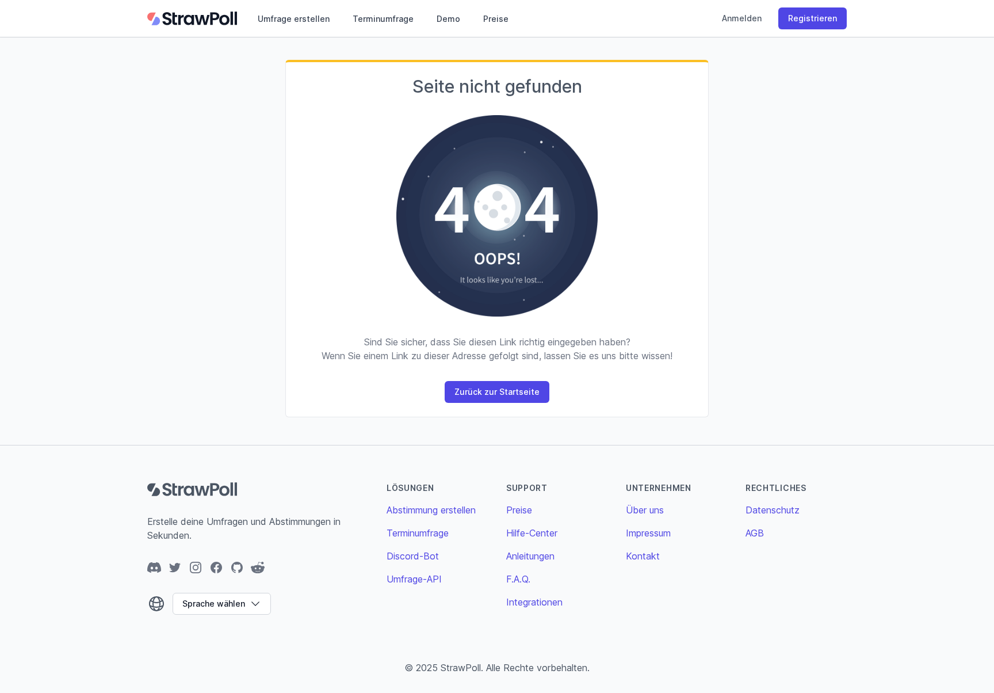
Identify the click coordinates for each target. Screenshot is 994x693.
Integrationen (534, 602)
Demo (448, 19)
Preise (496, 19)
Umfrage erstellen (294, 19)
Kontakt (643, 556)
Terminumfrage (383, 19)
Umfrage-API (414, 579)
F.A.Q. (518, 579)
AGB (755, 533)
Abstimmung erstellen (431, 510)
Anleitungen (530, 556)
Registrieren (812, 18)
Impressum (648, 533)
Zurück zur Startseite (497, 392)
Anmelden (742, 18)
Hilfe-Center (531, 533)
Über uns (645, 510)
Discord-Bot (413, 556)
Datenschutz (773, 510)
